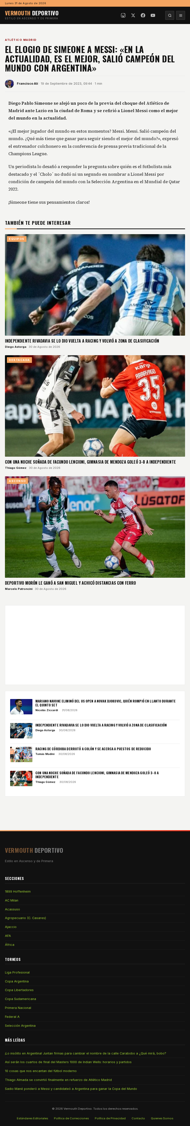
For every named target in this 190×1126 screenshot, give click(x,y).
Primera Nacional (18, 1008)
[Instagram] (123, 15)
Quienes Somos (162, 1118)
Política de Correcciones (71, 1118)
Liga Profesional (17, 972)
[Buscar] (169, 15)
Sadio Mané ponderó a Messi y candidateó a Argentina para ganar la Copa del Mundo (71, 1089)
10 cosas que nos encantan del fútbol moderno (41, 1071)
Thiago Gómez (15, 468)
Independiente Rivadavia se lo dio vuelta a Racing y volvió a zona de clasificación (82, 341)
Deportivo (32, 13)
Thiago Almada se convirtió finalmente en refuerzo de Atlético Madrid (58, 1080)
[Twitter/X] (133, 15)
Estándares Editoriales (32, 1118)
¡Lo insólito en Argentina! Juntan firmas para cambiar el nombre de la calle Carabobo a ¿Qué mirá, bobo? (85, 1053)
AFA (8, 936)
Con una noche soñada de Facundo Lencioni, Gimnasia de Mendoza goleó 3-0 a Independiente (90, 462)
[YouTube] (152, 15)
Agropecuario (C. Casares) (25, 918)
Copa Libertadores (19, 990)
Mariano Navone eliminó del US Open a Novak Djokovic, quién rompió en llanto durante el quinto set (105, 703)
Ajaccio (11, 927)
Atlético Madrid (21, 40)
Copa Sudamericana (20, 999)
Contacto (138, 1118)
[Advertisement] (95, 645)
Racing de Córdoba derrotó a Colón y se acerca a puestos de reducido (93, 748)
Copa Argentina (17, 981)
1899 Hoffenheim (18, 891)
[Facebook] (143, 15)
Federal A (12, 1017)
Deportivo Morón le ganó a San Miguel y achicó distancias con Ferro (70, 583)
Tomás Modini (44, 754)
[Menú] (180, 15)
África (9, 945)
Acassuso (12, 909)
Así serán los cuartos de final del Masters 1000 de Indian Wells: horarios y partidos (68, 1062)
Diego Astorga (15, 347)
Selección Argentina (20, 1025)
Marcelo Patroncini (18, 589)
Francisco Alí (27, 83)
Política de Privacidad (110, 1118)
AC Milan (11, 900)
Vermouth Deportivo (78, 1108)
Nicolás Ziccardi (46, 710)
